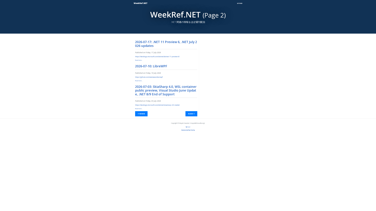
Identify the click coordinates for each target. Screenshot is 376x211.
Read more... (138, 60)
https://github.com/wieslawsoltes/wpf (149, 77)
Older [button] (190, 114)
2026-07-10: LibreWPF (151, 66)
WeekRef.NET (140, 3)
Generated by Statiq (188, 130)
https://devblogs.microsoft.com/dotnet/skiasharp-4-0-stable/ (157, 105)
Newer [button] (142, 114)
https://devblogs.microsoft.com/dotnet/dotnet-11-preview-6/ (157, 56)
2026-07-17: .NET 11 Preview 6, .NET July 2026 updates (166, 44)
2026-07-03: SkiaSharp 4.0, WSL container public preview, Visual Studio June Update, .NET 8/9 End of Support (166, 90)
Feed (188, 127)
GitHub (239, 3)
